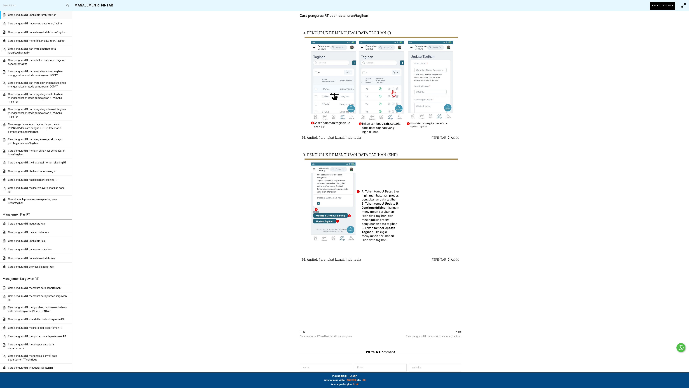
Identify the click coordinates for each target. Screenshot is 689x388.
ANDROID (352, 380)
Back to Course (662, 5)
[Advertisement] (380, 295)
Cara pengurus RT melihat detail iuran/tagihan (326, 336)
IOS (363, 380)
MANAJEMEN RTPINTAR (93, 5)
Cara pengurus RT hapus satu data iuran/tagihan (433, 336)
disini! (355, 384)
